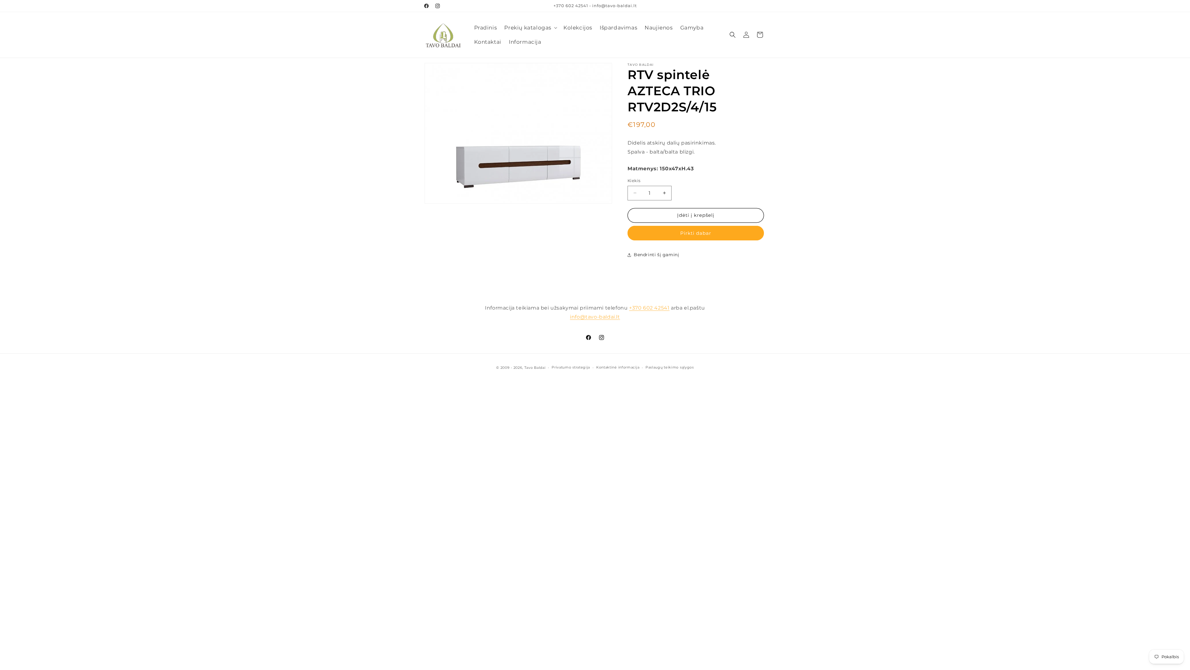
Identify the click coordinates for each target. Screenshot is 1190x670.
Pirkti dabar (695, 233)
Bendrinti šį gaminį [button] (656, 254)
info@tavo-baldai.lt (595, 317)
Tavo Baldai (535, 367)
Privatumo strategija (571, 367)
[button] (530, 27)
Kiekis (634, 180)
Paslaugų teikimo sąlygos (670, 367)
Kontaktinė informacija (617, 367)
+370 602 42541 (649, 308)
